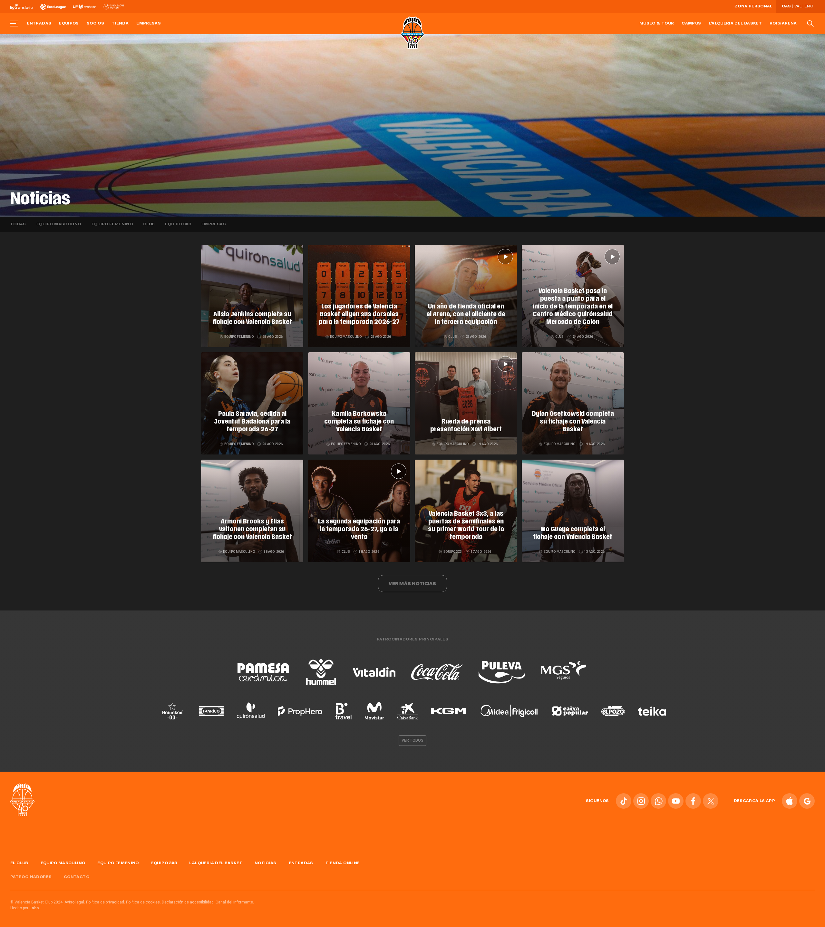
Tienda (120, 23)
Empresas (148, 23)
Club (149, 224)
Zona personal (753, 6)
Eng (809, 6)
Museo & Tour (656, 23)
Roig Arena (783, 23)
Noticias (266, 863)
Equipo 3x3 (178, 224)
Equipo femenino (112, 224)
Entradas (39, 23)
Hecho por (25, 908)
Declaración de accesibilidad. (188, 902)
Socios (95, 23)
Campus (691, 23)
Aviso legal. (74, 902)
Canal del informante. (235, 902)
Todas (18, 224)
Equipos (69, 23)
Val (797, 6)
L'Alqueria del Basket (735, 23)
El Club (19, 863)
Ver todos (412, 740)
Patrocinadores (31, 877)
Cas (786, 6)
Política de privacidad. (105, 902)
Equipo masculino (58, 224)
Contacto (76, 877)
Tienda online (342, 863)
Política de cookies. (143, 902)
